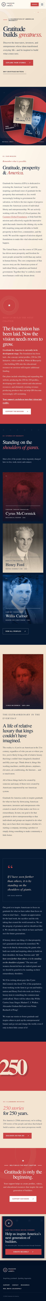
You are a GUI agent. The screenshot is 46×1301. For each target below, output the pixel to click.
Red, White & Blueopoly (12, 1288)
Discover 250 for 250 (17, 1136)
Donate (34, 4)
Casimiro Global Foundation (15, 216)
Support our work (23, 1199)
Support (6, 1285)
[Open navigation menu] (42, 4)
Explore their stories (18, 63)
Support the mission (16, 411)
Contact (15, 1285)
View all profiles (15, 631)
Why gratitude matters (14, 72)
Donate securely (23, 1252)
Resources (25, 1285)
